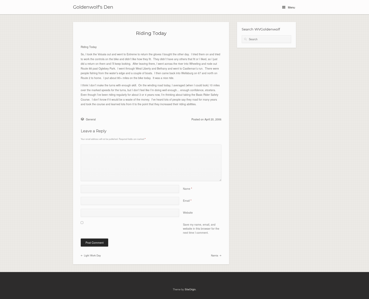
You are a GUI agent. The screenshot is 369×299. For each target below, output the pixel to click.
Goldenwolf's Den (93, 7)
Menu (291, 7)
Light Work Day (92, 255)
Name (187, 189)
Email (187, 200)
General (91, 119)
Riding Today (151, 33)
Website (188, 212)
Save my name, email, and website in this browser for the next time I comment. (201, 228)
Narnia (215, 255)
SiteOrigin (190, 289)
